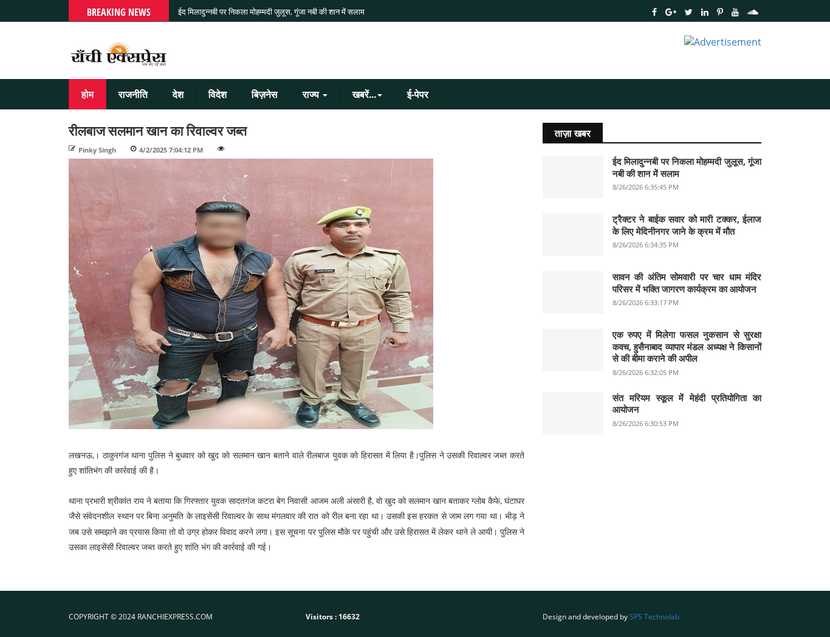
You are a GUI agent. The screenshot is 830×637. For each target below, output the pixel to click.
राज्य (312, 94)
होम (87, 94)
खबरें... (364, 94)
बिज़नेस (265, 94)
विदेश (217, 94)
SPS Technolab (654, 616)
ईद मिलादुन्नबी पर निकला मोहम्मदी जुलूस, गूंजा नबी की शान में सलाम (271, 11)
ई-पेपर (417, 94)
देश (178, 94)
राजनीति (133, 94)
